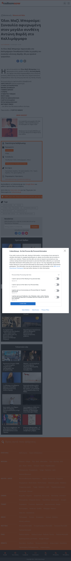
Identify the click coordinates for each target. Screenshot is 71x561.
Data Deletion (25, 310)
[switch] (57, 278)
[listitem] (35, 275)
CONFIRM (23, 303)
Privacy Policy (45, 310)
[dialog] (35, 280)
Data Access (35, 310)
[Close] (65, 251)
